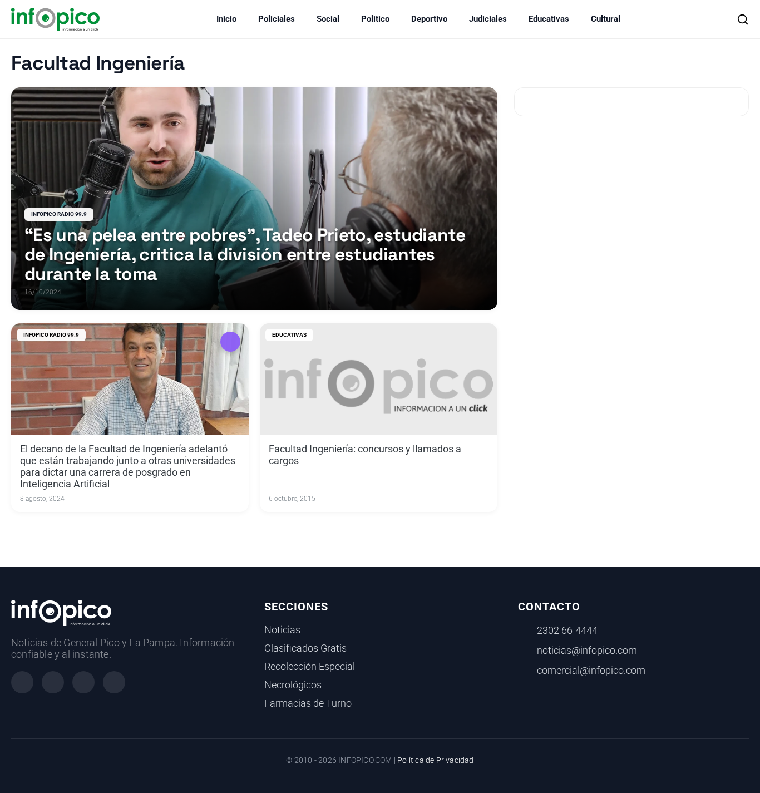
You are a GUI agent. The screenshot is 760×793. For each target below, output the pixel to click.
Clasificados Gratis (305, 648)
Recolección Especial (309, 666)
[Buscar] (743, 19)
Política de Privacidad (435, 760)
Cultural (605, 19)
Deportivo (429, 19)
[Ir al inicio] (55, 19)
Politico (375, 19)
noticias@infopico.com (587, 650)
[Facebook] (22, 682)
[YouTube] (114, 682)
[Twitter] (83, 682)
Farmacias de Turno (308, 703)
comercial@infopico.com (591, 670)
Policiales (276, 19)
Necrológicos (293, 685)
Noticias (282, 630)
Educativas (549, 19)
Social (328, 19)
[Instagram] (53, 682)
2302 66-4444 (567, 630)
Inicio (226, 19)
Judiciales (488, 19)
